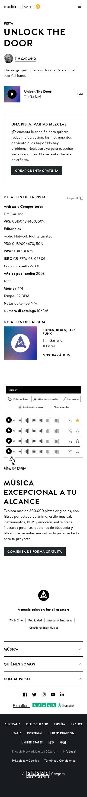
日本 (51, 742)
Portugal (35, 733)
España (59, 724)
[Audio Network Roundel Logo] (43, 595)
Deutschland (37, 724)
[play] (12, 94)
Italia (17, 733)
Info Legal (69, 751)
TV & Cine (16, 620)
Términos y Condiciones (59, 760)
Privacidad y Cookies (25, 760)
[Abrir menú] (79, 6)
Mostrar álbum (57, 355)
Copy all (72, 198)
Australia (12, 724)
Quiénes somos (19, 664)
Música (11, 649)
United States (32, 742)
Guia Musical (17, 679)
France (77, 724)
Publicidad (35, 620)
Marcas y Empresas (59, 620)
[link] (22, 6)
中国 (63, 742)
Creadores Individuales (43, 627)
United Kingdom (61, 733)
